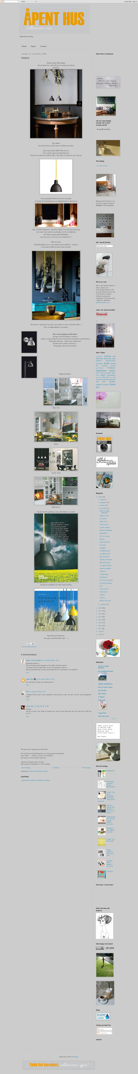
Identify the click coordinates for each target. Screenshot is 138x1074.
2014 (100, 620)
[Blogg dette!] (29, 644)
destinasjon (99, 363)
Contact (43, 46)
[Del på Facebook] (33, 644)
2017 (100, 628)
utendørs (112, 381)
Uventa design (104, 574)
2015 (100, 623)
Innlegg (101, 1029)
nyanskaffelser (111, 375)
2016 (100, 626)
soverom (105, 379)
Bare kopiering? (104, 557)
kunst (97, 373)
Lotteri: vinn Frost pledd (110, 840)
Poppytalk (101, 700)
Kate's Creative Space (105, 687)
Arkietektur (99, 356)
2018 (100, 631)
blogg (113, 358)
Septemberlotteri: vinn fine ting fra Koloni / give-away (111, 820)
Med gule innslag (105, 562)
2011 (100, 611)
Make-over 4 (103, 521)
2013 (100, 617)
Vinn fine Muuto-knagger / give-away (110, 863)
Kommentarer (103, 1033)
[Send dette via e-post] (27, 644)
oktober (102, 505)
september (103, 502)
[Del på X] (31, 644)
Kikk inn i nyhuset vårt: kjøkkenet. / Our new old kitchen (111, 809)
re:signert (101, 697)
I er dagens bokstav (105, 565)
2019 (100, 634)
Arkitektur (107, 356)
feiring (113, 363)
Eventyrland (103, 592)
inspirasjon (101, 370)
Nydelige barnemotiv (106, 559)
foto (97, 366)
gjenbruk (113, 366)
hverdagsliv (111, 367)
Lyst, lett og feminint (106, 580)
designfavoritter (110, 361)
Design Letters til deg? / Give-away (110, 852)
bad (114, 356)
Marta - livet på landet (33, 660)
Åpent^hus (29, 679)
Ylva (27, 691)
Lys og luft (103, 518)
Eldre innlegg (86, 768)
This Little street (103, 716)
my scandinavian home (105, 671)
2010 (100, 608)
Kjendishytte (103, 533)
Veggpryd (103, 548)
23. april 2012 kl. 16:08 (41, 706)
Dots (101, 586)
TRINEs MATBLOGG (105, 684)
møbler (103, 375)
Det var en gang (104, 536)
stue (97, 381)
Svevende (103, 545)
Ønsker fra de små (105, 601)
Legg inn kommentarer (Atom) (38, 771)
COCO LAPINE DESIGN (103, 667)
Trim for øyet (104, 524)
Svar (27, 672)
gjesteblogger (99, 368)
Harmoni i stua (104, 516)
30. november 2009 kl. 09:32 (50, 660)
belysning (27, 647)
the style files (102, 690)
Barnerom (99, 358)
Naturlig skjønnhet (105, 568)
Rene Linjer (102, 693)
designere (99, 361)
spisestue (112, 379)
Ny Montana (103, 577)
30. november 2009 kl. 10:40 (45, 679)
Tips (104, 381)
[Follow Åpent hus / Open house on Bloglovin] (104, 938)
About (24, 46)
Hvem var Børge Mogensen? (105, 512)
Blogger (76, 1057)
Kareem (102, 539)
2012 (100, 614)
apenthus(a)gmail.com (102, 302)
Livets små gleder (105, 373)
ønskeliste (33, 647)
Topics (33, 46)
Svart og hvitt (104, 589)
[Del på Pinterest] (35, 644)
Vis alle (113, 718)
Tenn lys (102, 598)
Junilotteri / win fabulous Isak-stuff (111, 830)
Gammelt (104, 366)
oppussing (98, 377)
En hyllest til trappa (106, 583)
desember (103, 604)
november (103, 508)
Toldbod (102, 595)
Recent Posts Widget (102, 166)
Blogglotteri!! (111, 771)
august (102, 499)
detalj (106, 363)
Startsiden (56, 768)
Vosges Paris (102, 713)
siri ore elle (29, 706)
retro (100, 379)
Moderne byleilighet (106, 530)
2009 (100, 497)
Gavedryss (110, 871)
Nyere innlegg (25, 768)
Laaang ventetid (104, 527)
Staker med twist (105, 542)
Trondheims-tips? (105, 551)
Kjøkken (112, 370)
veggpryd (99, 384)
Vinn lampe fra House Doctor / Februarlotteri (111, 784)
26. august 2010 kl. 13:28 (37, 692)
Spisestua (102, 571)
